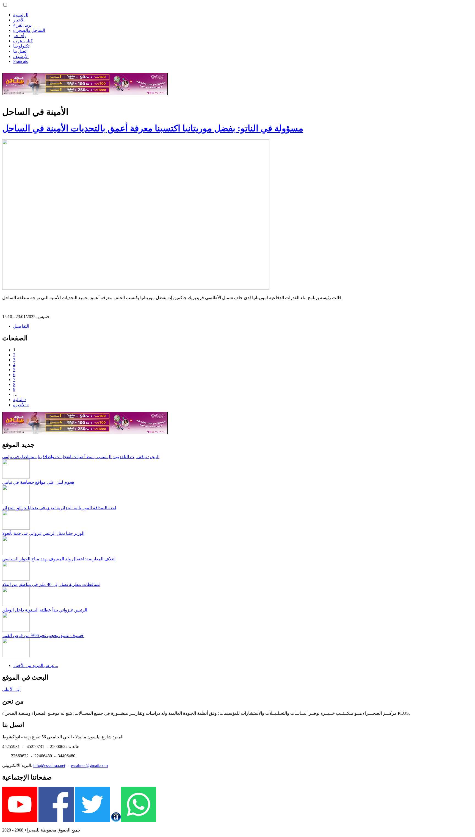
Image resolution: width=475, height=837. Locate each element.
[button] (5, 5)
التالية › (19, 399)
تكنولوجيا (21, 46)
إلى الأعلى (11, 689)
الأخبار (18, 20)
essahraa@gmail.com (89, 765)
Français (20, 61)
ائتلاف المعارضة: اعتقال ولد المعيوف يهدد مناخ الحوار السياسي (58, 559)
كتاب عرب (23, 40)
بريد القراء (22, 25)
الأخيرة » (21, 404)
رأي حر (19, 35)
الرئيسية (20, 14)
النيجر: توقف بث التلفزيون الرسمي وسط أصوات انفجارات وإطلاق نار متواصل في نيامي (80, 456)
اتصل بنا (20, 51)
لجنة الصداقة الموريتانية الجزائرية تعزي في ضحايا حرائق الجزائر (59, 507)
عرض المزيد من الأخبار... (35, 665)
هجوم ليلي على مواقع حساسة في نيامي (38, 482)
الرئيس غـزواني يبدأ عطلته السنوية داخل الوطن (44, 610)
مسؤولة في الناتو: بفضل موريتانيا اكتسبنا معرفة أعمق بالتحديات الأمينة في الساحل (152, 128)
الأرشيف (21, 56)
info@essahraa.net (49, 765)
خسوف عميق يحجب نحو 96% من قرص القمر (43, 635)
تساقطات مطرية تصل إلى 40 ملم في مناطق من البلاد (51, 584)
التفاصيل (21, 326)
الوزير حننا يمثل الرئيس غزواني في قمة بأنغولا (43, 533)
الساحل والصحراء (29, 30)
